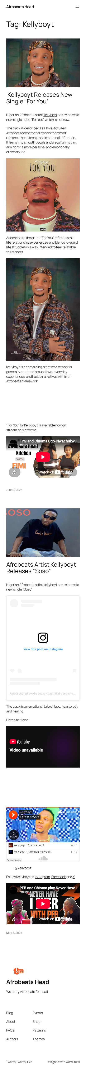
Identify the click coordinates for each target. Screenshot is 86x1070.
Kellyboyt (50, 115)
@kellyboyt (23, 868)
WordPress (73, 1062)
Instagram (42, 876)
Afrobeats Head (20, 6)
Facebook (58, 876)
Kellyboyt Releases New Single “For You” (39, 98)
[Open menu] (77, 6)
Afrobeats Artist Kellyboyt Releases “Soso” (41, 568)
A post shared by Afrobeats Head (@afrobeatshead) (43, 693)
